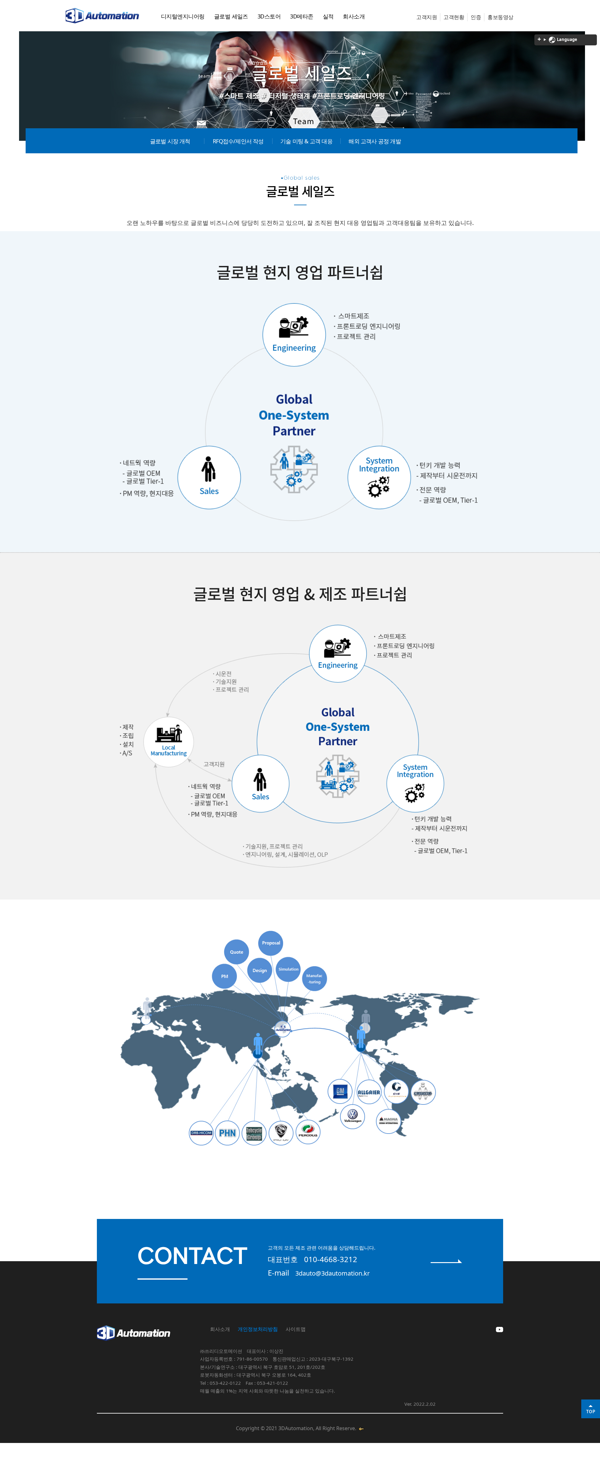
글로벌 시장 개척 (170, 141)
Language (566, 39)
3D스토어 (269, 16)
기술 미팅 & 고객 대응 (306, 141)
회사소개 (354, 16)
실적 (328, 16)
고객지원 (426, 17)
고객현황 (453, 17)
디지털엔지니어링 (183, 16)
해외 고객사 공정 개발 (374, 141)
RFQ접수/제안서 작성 (238, 141)
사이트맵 (296, 1329)
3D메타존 (301, 16)
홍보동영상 (500, 17)
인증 (476, 17)
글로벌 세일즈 (231, 16)
